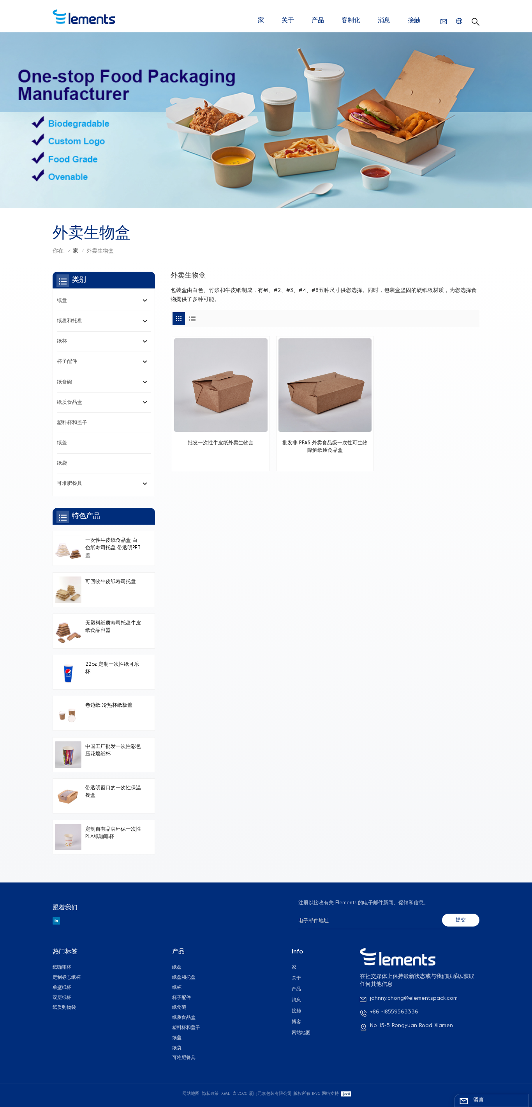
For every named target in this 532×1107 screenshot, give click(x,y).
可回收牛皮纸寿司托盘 (110, 582)
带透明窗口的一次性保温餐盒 (113, 792)
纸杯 (62, 341)
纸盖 (62, 443)
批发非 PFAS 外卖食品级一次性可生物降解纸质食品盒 (325, 447)
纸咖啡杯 (62, 967)
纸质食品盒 (69, 402)
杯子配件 (67, 361)
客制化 (351, 21)
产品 (318, 21)
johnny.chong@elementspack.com (414, 998)
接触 (414, 21)
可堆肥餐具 (69, 483)
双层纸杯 (62, 998)
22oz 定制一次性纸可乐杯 (112, 668)
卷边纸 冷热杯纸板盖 (108, 705)
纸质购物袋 (64, 1007)
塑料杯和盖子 (72, 423)
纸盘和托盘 (69, 321)
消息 (384, 21)
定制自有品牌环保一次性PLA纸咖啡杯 (113, 833)
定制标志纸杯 (67, 977)
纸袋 (62, 463)
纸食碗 (64, 382)
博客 (296, 1022)
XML (225, 1094)
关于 (288, 21)
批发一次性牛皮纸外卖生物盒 (221, 443)
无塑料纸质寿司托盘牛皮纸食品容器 (113, 627)
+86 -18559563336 (394, 1012)
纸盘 (62, 301)
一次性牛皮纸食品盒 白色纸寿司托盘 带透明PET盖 (113, 548)
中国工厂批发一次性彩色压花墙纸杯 (113, 750)
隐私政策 (210, 1094)
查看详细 (220, 462)
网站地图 (301, 1033)
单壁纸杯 (62, 987)
